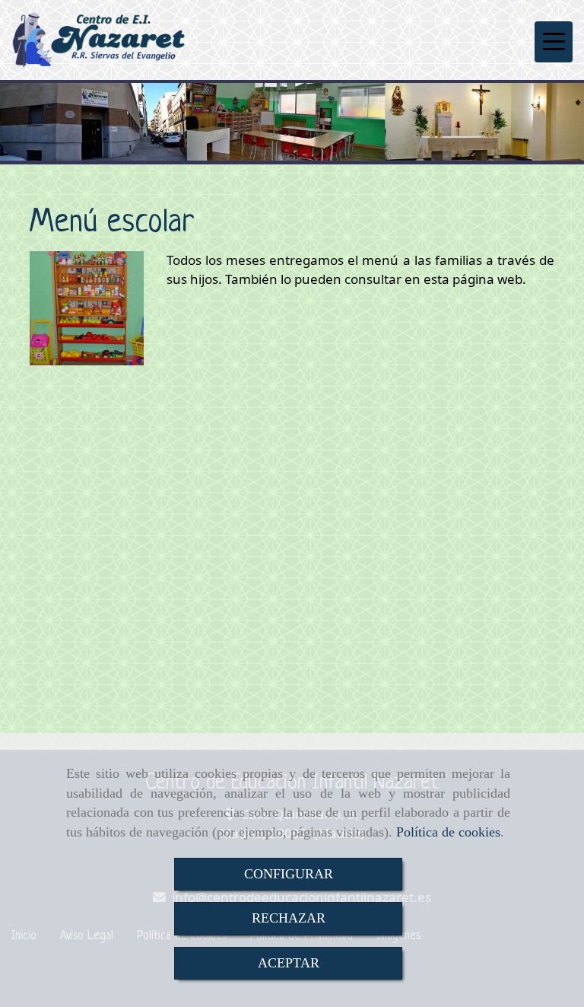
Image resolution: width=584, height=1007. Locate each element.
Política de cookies (448, 832)
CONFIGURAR (288, 873)
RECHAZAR (288, 918)
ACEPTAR (288, 962)
